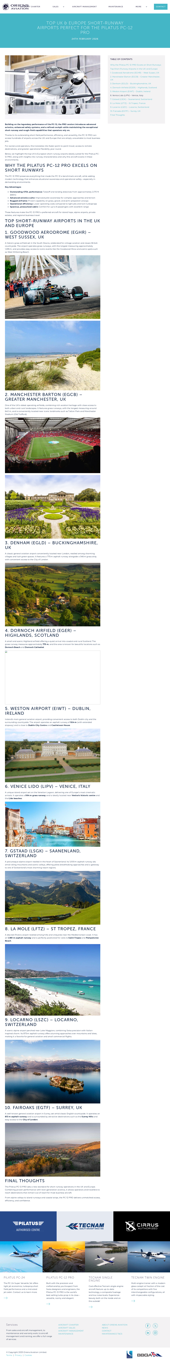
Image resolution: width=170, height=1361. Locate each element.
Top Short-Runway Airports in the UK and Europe (134, 69)
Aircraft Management (71, 1330)
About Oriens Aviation (114, 1324)
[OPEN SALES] (63, 6)
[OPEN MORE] (146, 6)
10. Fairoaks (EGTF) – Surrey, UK (125, 111)
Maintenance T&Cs (112, 1333)
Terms (9, 1355)
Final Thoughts (117, 115)
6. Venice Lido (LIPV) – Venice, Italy (126, 95)
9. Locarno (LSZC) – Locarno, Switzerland (129, 107)
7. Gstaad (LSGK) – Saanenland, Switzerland (131, 99)
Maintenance (65, 1333)
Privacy (18, 1355)
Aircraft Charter (68, 1324)
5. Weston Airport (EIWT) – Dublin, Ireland (130, 91)
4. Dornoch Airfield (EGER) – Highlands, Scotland (133, 87)
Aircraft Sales (66, 1327)
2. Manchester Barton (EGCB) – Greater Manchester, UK (135, 78)
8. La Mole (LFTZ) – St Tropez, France (127, 103)
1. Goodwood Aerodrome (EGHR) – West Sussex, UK (134, 72)
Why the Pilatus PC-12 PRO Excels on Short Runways (135, 65)
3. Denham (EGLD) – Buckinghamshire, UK (130, 83)
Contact (107, 1330)
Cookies (28, 1355)
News (105, 1327)
